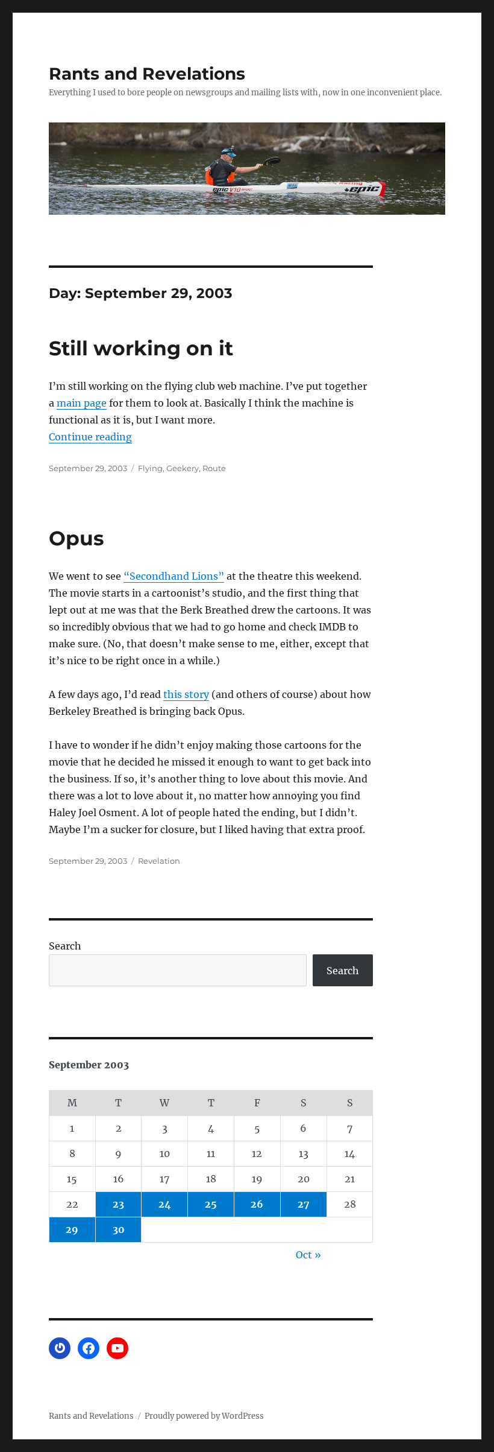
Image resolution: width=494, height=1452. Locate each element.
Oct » (308, 1255)
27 (304, 1204)
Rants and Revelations (147, 73)
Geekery (182, 468)
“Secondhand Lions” (174, 576)
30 (119, 1229)
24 (164, 1204)
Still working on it (141, 348)
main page (82, 403)
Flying (150, 468)
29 (72, 1229)
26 (257, 1204)
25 (211, 1204)
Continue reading (90, 437)
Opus (76, 538)
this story (186, 694)
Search (65, 946)
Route (214, 468)
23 (118, 1204)
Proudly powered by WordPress (204, 1416)
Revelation (159, 861)
